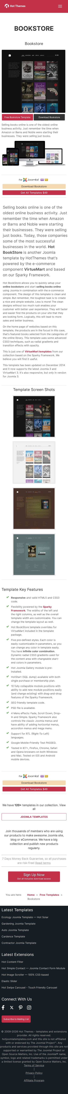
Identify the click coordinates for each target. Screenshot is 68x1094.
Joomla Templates (34, 816)
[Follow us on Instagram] (31, 1009)
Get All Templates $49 (34, 192)
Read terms (43, 863)
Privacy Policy (34, 1072)
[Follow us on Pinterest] (22, 1009)
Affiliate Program (34, 1080)
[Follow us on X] (13, 1009)
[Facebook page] (5, 1009)
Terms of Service (34, 1065)
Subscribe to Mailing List (16, 1019)
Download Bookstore (49, 117)
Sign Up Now (34, 876)
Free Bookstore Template (17, 117)
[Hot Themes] (15, 7)
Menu (60, 6)
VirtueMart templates (38, 351)
